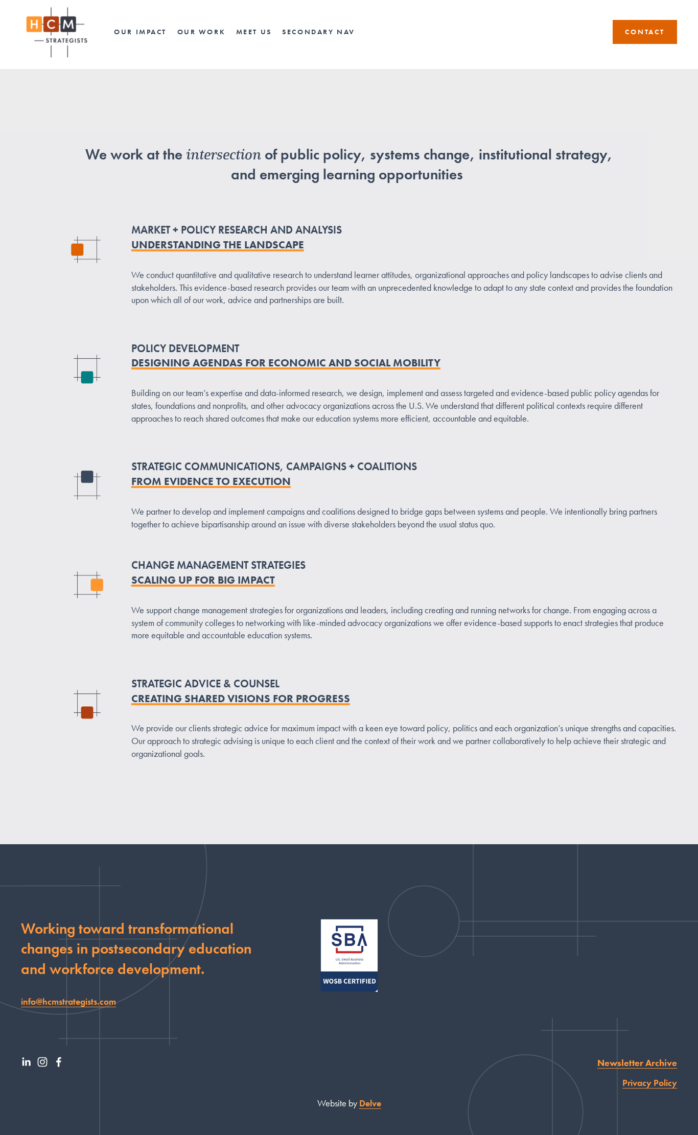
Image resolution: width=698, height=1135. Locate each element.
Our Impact (140, 31)
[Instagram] (42, 1062)
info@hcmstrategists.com (68, 1001)
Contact (645, 31)
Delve (370, 1103)
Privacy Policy (649, 1082)
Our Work (201, 31)
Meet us (254, 31)
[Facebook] (59, 1062)
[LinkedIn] (26, 1062)
